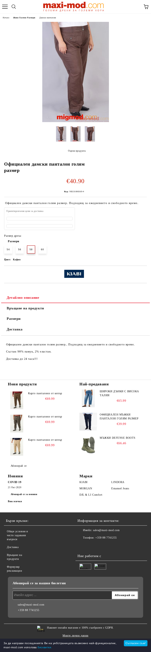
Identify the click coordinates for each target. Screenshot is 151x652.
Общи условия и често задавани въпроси (17, 535)
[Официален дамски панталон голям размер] (75, 121)
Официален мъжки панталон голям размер (119, 416)
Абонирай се (19, 465)
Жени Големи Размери (24, 18)
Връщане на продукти (25, 308)
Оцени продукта (77, 150)
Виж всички (15, 501)
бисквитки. (45, 647)
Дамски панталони (47, 18)
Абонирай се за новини (24, 494)
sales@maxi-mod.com (106, 530)
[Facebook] (82, 546)
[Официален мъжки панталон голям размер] (88, 421)
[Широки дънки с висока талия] (88, 398)
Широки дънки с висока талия (119, 393)
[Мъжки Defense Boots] (88, 445)
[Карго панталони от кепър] (17, 400)
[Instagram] (91, 546)
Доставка (14, 329)
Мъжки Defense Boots (117, 437)
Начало (6, 18)
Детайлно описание (23, 298)
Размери (13, 241)
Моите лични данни (75, 635)
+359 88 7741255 (106, 537)
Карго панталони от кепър (45, 393)
